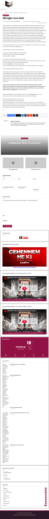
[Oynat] (4, 300)
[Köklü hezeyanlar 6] (24, 182)
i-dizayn (20, 514)
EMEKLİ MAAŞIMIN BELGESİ (15, 375)
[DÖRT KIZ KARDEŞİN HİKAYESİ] (5, 409)
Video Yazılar (6, 501)
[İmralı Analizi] (39, 183)
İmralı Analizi (36, 189)
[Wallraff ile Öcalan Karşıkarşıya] (5, 453)
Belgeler (5, 488)
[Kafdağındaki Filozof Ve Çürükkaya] (5, 369)
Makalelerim (16, 12)
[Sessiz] (43, 300)
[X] (14, 127)
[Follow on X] (20, 21)
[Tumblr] (25, 115)
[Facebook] (12, 127)
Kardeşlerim (6, 503)
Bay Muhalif (6, 496)
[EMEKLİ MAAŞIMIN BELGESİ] (5, 390)
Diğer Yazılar (6, 497)
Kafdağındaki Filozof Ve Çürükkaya (24, 143)
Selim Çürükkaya (17, 21)
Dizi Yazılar (5, 490)
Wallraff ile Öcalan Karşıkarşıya (17, 445)
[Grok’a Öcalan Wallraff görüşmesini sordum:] (5, 427)
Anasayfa (5, 12)
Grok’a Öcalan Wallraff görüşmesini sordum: (20, 412)
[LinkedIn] (22, 115)
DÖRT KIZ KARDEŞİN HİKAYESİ (16, 407)
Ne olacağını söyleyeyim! (8, 187)
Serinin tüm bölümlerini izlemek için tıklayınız (24, 267)
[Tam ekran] (45, 300)
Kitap (4, 494)
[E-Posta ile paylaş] (34, 115)
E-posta (5, 220)
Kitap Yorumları (24, 138)
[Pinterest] (28, 115)
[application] (24, 288)
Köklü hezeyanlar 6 (22, 187)
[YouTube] (15, 127)
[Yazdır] (37, 115)
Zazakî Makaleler (7, 492)
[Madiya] (9, 4)
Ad (4, 215)
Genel (4, 499)
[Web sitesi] (11, 127)
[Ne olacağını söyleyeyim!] (9, 182)
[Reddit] (31, 115)
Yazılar (10, 12)
